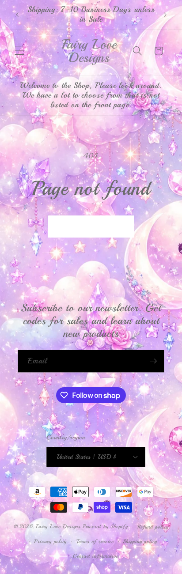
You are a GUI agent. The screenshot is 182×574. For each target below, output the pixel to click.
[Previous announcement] (17, 14)
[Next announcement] (165, 14)
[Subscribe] (153, 361)
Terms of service (95, 541)
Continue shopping (91, 226)
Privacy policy (50, 541)
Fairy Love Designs (58, 527)
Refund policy (152, 527)
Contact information (96, 556)
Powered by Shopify (105, 527)
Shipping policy (140, 541)
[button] (19, 50)
